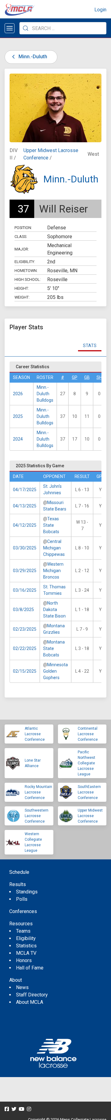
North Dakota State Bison (54, 609)
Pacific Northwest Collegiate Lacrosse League (86, 763)
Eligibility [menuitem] (26, 938)
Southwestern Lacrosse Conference (36, 816)
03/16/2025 (24, 590)
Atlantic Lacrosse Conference (35, 734)
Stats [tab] (90, 345)
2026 (18, 393)
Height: (21, 288)
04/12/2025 (24, 525)
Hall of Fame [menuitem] (29, 968)
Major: (21, 249)
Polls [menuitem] (21, 899)
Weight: (22, 297)
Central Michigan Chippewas (54, 548)
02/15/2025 (24, 671)
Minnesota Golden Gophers (55, 671)
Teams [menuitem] (23, 931)
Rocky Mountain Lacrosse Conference (38, 792)
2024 (18, 439)
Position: (23, 227)
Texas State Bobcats (51, 525)
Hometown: (26, 270)
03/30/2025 (24, 547)
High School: (27, 279)
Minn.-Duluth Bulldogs (45, 394)
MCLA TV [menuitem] (26, 953)
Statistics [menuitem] (26, 946)
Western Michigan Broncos (53, 570)
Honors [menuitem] (24, 960)
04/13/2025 (24, 505)
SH (99, 377)
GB (87, 377)
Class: (20, 236)
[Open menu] (9, 28)
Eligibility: (24, 261)
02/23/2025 (24, 629)
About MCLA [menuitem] (29, 1002)
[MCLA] (20, 10)
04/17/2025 (24, 489)
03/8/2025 (23, 609)
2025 (18, 416)
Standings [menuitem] (27, 892)
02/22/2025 (24, 648)
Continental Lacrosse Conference (88, 734)
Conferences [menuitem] (23, 911)
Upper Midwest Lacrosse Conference (90, 816)
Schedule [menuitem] (19, 872)
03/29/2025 (24, 570)
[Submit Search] (25, 28)
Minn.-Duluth (32, 56)
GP (74, 377)
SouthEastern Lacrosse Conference (89, 792)
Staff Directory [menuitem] (32, 995)
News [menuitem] (22, 987)
